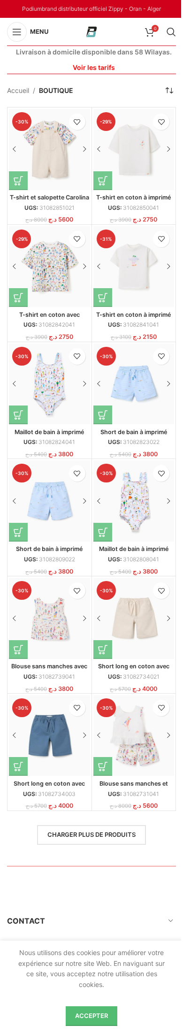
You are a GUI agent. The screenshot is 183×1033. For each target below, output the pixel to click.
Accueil (18, 90)
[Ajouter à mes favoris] (77, 122)
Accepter (91, 1015)
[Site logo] (91, 31)
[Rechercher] (171, 32)
